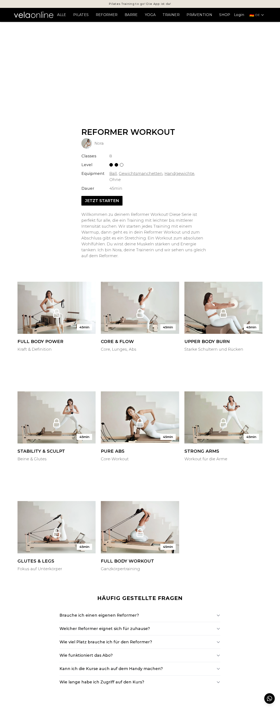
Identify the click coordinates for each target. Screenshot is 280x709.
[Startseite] (33, 15)
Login (239, 15)
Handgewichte (179, 173)
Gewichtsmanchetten (141, 173)
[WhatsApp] (269, 698)
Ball (113, 173)
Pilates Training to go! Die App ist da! (140, 3)
